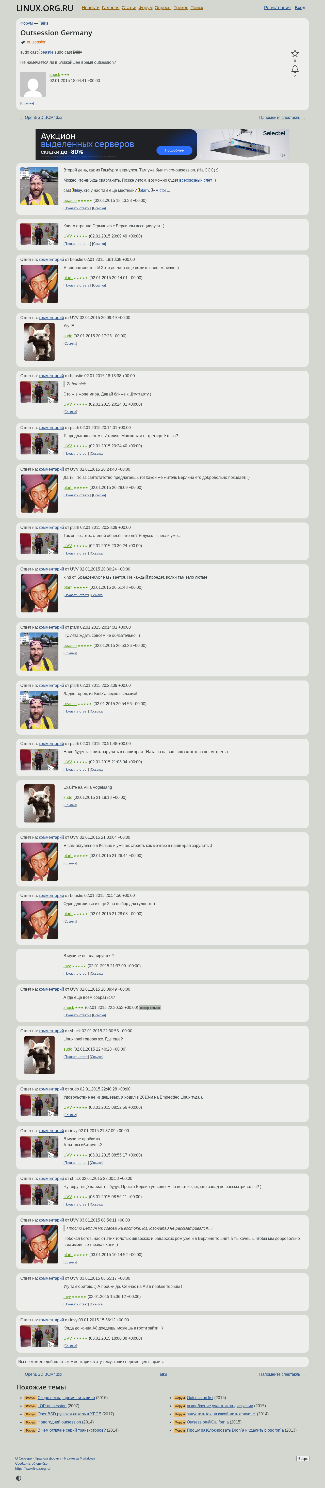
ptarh (144, 190)
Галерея (111, 7)
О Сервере (23, 1458)
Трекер (181, 7)
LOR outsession (52, 1406)
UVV (67, 236)
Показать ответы (77, 208)
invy (67, 966)
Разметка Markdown (79, 1458)
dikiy (78, 190)
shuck (55, 74)
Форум (146, 7)
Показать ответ (76, 453)
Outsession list (200, 1398)
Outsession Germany (56, 32)
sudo (67, 336)
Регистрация (277, 7)
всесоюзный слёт (195, 180)
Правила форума (48, 1458)
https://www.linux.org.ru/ (33, 1468)
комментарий (51, 259)
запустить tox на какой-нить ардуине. (221, 1414)
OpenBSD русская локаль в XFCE (69, 1414)
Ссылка (27, 103)
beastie (47, 52)
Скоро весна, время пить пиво (66, 1398)
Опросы (163, 7)
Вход (300, 7)
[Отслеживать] (295, 69)
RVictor (159, 190)
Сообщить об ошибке (31, 1463)
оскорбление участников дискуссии (220, 1406)
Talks (43, 23)
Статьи (129, 7)
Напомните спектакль (279, 117)
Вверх (303, 1459)
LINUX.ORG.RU (45, 8)
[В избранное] (295, 53)
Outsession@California (208, 1422)
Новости (91, 7)
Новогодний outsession (59, 1422)
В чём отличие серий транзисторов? (72, 1430)
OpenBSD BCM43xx (43, 117)
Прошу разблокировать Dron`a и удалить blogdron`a (235, 1430)
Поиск (196, 7)
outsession (36, 42)
